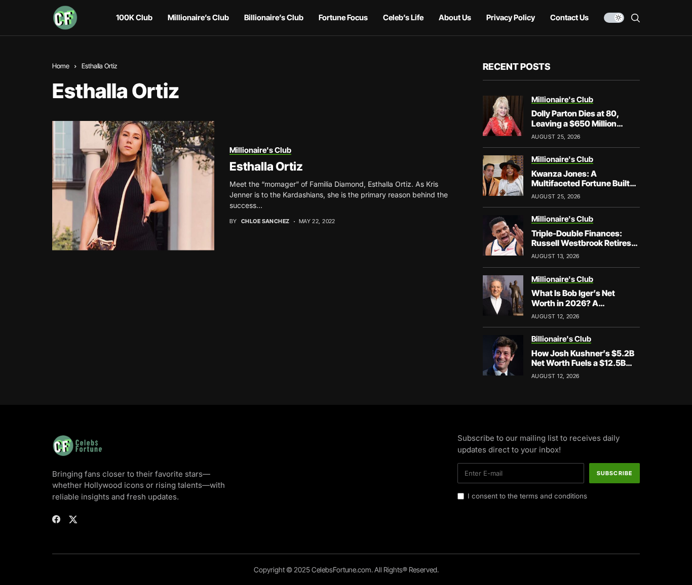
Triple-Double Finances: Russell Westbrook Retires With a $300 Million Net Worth (581, 248)
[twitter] (73, 519)
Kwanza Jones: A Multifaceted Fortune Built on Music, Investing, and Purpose (580, 188)
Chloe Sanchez (265, 221)
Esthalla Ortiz (266, 166)
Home (60, 66)
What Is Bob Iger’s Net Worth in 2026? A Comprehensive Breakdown (584, 302)
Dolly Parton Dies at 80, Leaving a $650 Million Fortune (575, 123)
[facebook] (56, 519)
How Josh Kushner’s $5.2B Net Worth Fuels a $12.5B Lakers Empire (582, 363)
